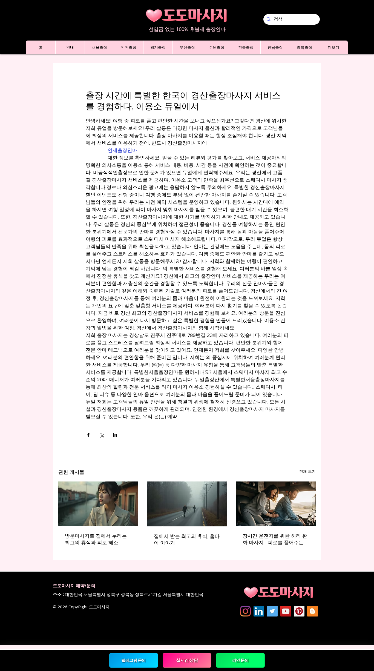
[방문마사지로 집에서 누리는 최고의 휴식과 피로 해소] (98, 503)
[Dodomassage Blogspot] (312, 611)
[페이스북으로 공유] (88, 435)
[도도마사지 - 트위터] (272, 611)
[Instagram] (245, 611)
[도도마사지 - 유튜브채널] (285, 611)
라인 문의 (240, 660)
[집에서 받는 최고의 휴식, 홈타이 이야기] (187, 503)
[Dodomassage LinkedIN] (259, 611)
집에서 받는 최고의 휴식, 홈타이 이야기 (187, 540)
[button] (70, 47)
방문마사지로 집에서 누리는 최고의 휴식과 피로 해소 (96, 539)
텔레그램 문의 (133, 660)
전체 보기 (307, 471)
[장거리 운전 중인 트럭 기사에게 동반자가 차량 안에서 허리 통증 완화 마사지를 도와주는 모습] (276, 503)
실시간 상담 (187, 660)
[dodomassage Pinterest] (299, 611)
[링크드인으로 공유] (115, 435)
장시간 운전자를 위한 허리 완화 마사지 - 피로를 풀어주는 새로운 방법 (275, 539)
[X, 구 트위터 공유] (101, 435)
